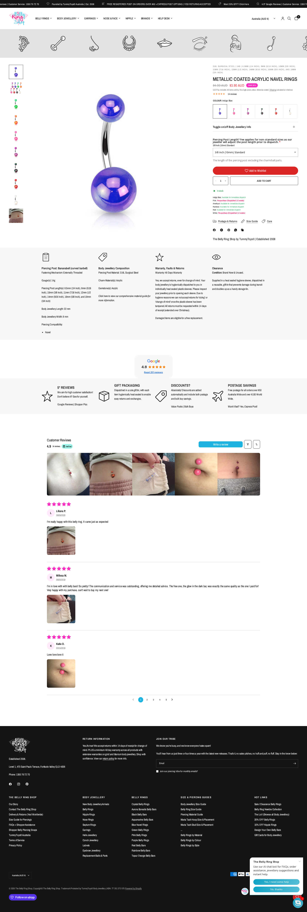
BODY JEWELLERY (66, 18)
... (181, 830)
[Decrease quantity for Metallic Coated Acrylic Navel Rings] (215, 181)
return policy (108, 758)
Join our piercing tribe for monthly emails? (179, 771)
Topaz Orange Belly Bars (143, 855)
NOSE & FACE (110, 18)
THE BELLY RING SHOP (23, 797)
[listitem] (68, 474)
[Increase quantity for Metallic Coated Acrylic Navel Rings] (225, 181)
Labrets (86, 845)
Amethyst (248, 111)
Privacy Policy (15, 845)
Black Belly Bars (139, 814)
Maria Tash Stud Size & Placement (197, 825)
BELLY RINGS (42, 18)
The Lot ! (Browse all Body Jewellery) (271, 814)
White (290, 111)
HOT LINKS (261, 797)
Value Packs (177, 406)
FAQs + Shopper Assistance (22, 825)
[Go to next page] (173, 699)
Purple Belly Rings (140, 840)
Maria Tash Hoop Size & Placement (197, 819)
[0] (295, 18)
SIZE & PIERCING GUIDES (196, 797)
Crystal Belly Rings (140, 804)
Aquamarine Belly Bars (142, 819)
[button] (61, 540)
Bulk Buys (189, 406)
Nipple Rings (89, 814)
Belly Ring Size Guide (191, 809)
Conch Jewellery (90, 840)
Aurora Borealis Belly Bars (144, 809)
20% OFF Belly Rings (264, 819)
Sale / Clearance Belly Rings (267, 804)
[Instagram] (21, 784)
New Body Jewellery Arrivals (96, 804)
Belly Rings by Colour (191, 840)
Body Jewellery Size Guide (193, 804)
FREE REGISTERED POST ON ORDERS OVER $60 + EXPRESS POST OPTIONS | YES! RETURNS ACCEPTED (146, 4)
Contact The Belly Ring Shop (22, 809)
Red (276, 111)
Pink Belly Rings (139, 835)
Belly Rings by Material (191, 835)
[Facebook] (215, 230)
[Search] (289, 18)
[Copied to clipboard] (243, 230)
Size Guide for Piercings (20, 819)
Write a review (220, 444)
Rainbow (262, 111)
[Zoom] (194, 72)
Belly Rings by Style (190, 845)
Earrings (87, 830)
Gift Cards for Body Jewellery (268, 835)
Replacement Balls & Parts (95, 855)
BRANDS (145, 18)
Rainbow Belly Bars (141, 850)
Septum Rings (89, 825)
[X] (222, 230)
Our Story (13, 804)
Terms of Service (17, 840)
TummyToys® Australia (20, 835)
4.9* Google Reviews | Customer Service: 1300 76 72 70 (275, 4)
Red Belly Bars (139, 845)
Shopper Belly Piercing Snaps (23, 830)
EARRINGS (90, 18)
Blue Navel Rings (140, 825)
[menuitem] (43, 18)
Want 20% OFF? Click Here (223, 4)
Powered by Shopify (133, 888)
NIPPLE (129, 18)
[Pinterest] (229, 230)
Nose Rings (88, 819)
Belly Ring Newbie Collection (268, 809)
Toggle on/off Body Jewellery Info (232, 127)
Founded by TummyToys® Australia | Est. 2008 (60, 4)
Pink (234, 111)
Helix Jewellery (90, 835)
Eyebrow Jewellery (91, 850)
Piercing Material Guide (192, 814)
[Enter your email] (294, 763)
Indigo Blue (220, 111)
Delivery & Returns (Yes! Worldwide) (26, 814)
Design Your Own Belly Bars (267, 830)
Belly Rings (88, 809)
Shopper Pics (81, 404)
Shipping (273, 89)
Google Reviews (65, 404)
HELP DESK (164, 18)
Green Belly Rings (140, 830)
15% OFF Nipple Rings (265, 825)
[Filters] (248, 444)
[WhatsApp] (236, 230)
